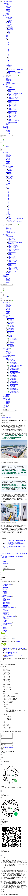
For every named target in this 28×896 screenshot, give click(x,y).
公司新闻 (8, 129)
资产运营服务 (13, 338)
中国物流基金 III (12, 91)
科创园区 (10, 24)
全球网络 (8, 5)
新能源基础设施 (9, 29)
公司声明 (25, 648)
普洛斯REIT (6, 126)
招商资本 (10, 66)
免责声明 (15, 648)
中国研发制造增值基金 (13, 100)
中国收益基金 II (11, 102)
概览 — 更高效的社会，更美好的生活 (14, 69)
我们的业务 (5, 16)
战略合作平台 (9, 65)
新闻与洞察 (5, 127)
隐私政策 (18, 641)
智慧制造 (10, 20)
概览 (7, 78)
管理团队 (8, 7)
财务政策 (8, 10)
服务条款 (11, 747)
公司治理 (8, 11)
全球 (7, 146)
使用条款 (10, 648)
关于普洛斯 (5, 3)
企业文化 (8, 9)
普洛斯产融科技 (8, 51)
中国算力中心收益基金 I (13, 120)
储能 (9, 33)
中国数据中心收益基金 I (13, 269)
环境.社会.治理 (4, 607)
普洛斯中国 (8, 6)
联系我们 (8, 14)
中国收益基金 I (11, 101)
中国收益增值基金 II (13, 95)
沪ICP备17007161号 (7, 653)
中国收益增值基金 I (12, 94)
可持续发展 (8, 79)
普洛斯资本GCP (6, 84)
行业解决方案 (11, 71)
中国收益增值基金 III (13, 97)
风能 (9, 32)
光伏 (9, 31)
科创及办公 (8, 22)
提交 (2, 748)
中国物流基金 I (11, 89)
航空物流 (10, 21)
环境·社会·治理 (6, 76)
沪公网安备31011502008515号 (11, 652)
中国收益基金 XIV (12, 119)
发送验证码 (3, 744)
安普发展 (10, 68)
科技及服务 (7, 37)
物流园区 (10, 18)
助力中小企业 (9, 80)
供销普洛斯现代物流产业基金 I (15, 93)
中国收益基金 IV (12, 105)
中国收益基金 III (12, 104)
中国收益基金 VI (12, 108)
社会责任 (8, 82)
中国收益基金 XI (12, 115)
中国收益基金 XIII (12, 118)
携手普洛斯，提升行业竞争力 (15, 72)
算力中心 (10, 28)
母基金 (7, 124)
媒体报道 (8, 130)
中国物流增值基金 (12, 98)
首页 (2, 417)
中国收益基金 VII (12, 109)
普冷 (11, 341)
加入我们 (8, 13)
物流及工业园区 (9, 17)
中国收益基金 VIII (12, 111)
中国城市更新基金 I (12, 122)
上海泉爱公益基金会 (10, 83)
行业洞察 (8, 131)
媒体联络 (8, 133)
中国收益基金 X (12, 113)
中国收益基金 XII (12, 116)
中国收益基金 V (12, 106)
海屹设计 (12, 342)
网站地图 (20, 648)
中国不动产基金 (9, 87)
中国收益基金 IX (12, 112)
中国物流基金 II (11, 90)
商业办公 (10, 25)
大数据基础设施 (9, 27)
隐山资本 (8, 123)
